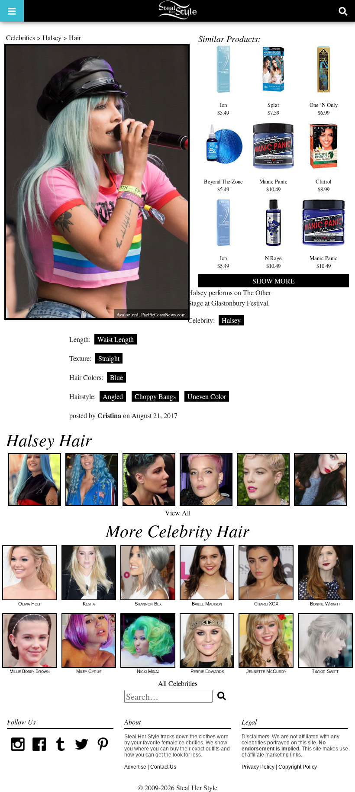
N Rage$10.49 (273, 262)
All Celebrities (177, 683)
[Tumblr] (60, 753)
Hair (75, 37)
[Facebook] (39, 753)
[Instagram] (17, 753)
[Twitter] (81, 753)
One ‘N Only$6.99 (324, 108)
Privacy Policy (258, 767)
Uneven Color (206, 396)
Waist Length (115, 339)
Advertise (135, 767)
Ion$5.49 (223, 108)
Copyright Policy (297, 767)
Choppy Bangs (155, 396)
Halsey (51, 37)
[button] (12, 11)
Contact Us (163, 767)
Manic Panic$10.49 (273, 185)
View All (177, 512)
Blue (116, 377)
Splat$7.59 (273, 108)
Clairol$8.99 (324, 185)
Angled (113, 396)
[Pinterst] (102, 753)
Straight (108, 358)
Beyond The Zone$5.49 (223, 185)
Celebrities (20, 37)
